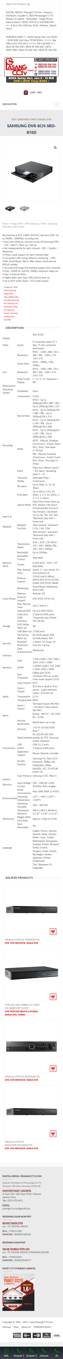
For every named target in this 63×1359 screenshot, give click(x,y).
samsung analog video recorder (11, 316)
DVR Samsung (31, 224)
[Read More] (31, 909)
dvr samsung (9, 303)
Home (5, 224)
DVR (43, 224)
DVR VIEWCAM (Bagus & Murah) (21, 1012)
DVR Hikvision (17, 943)
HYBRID (21, 1015)
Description (15, 328)
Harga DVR (16, 224)
